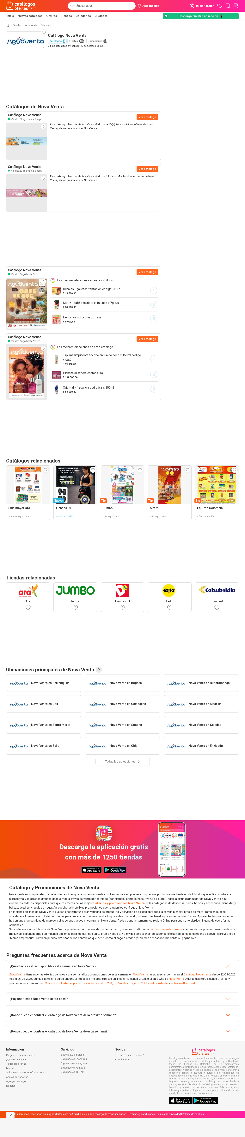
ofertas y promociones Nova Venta (120, 903)
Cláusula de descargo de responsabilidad (102, 1114)
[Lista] (236, 6)
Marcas (10, 1068)
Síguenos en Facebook (74, 1058)
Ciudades (101, 16)
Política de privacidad (169, 1114)
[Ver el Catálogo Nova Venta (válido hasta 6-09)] (26, 141)
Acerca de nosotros (17, 1077)
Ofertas (51, 16)
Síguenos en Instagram (74, 1063)
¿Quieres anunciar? (16, 1059)
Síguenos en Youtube (73, 1067)
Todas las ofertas (16, 1063)
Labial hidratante (157, 983)
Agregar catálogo (16, 1081)
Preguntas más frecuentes (20, 1055)
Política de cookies (193, 1114)
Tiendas (66, 16)
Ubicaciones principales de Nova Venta (50, 670)
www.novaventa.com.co (166, 929)
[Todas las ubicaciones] (99, 670)
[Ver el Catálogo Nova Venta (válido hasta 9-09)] (26, 304)
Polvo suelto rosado (184, 983)
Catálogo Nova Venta (197, 974)
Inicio (10, 16)
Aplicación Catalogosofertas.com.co (26, 1072)
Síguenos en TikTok (72, 1071)
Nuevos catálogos (30, 16)
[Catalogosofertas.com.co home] (21, 6)
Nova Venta (31, 25)
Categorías (83, 16)
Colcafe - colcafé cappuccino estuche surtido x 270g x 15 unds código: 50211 (95, 983)
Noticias (10, 1085)
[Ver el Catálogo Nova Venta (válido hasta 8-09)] (26, 193)
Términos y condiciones (141, 1114)
